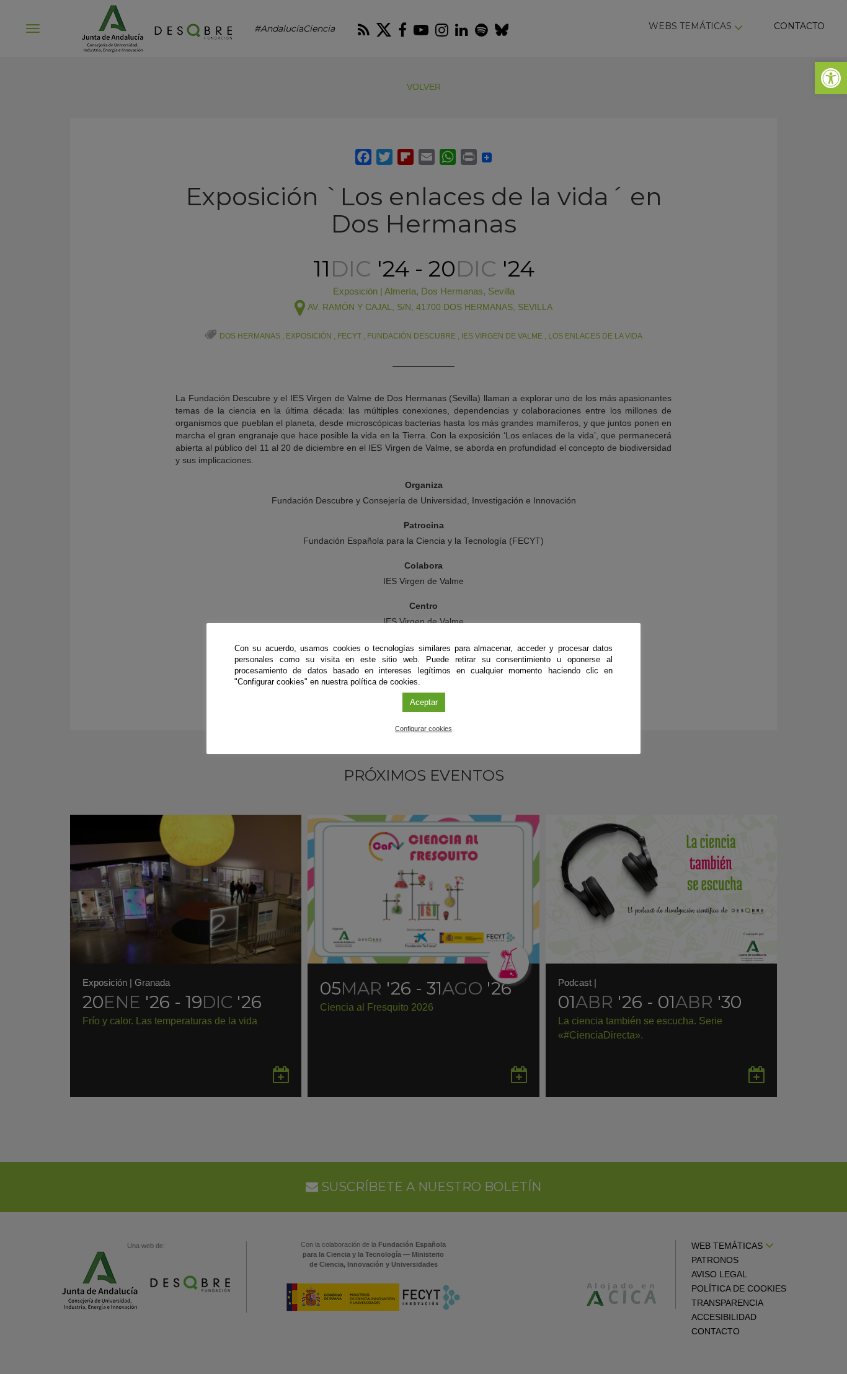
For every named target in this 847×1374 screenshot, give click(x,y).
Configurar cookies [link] (423, 728)
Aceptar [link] (424, 702)
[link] (831, 78)
